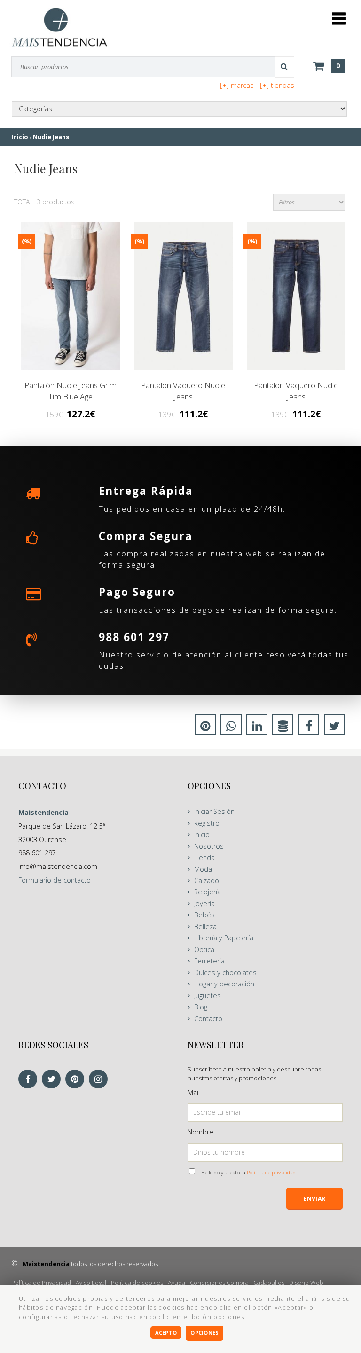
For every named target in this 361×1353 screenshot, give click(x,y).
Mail (194, 1092)
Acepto (166, 1332)
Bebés (204, 914)
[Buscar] (284, 66)
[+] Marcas (237, 85)
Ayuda (176, 1282)
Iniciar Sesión (214, 811)
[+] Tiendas (277, 85)
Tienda (204, 857)
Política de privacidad (271, 1172)
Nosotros (209, 846)
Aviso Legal (91, 1282)
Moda (203, 869)
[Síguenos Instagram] (100, 1079)
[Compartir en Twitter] (334, 727)
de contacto (54, 880)
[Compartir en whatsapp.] (231, 727)
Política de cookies (137, 1282)
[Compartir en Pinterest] (205, 727)
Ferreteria (209, 960)
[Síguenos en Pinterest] (77, 1079)
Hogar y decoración (224, 983)
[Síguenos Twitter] (53, 1079)
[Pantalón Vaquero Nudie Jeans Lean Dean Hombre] (296, 296)
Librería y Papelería (223, 937)
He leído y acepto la (248, 1172)
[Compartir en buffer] (282, 727)
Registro (207, 823)
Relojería (207, 891)
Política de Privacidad (41, 1282)
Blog (200, 1006)
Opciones (204, 1332)
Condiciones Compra (219, 1282)
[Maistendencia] (59, 27)
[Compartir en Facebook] (308, 727)
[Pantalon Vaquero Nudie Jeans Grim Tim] (183, 296)
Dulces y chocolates (225, 972)
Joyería (204, 903)
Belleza (205, 926)
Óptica (204, 949)
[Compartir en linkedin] (257, 727)
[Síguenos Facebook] (30, 1079)
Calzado (206, 880)
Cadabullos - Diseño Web (288, 1282)
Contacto (208, 1018)
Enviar (314, 1199)
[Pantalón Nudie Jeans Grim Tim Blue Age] (70, 296)
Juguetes (207, 995)
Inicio (202, 834)
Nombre (200, 1131)
